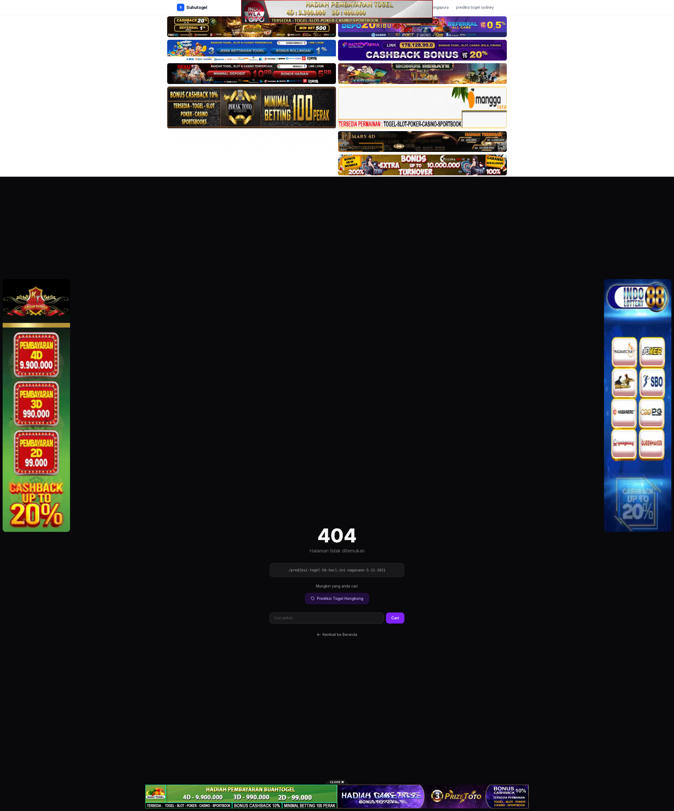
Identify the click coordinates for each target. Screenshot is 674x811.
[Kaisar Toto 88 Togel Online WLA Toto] (36, 405)
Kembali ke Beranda (340, 634)
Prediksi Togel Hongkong (340, 598)
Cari (395, 618)
